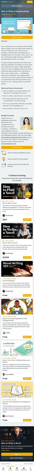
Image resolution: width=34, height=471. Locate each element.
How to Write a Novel (10, 243)
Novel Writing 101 (9, 281)
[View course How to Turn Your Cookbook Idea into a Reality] (17, 355)
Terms (25, 463)
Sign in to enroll (17, 37)
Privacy (30, 463)
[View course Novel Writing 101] (17, 276)
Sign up (30, 2)
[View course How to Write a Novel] (17, 238)
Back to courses (17, 6)
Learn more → (6, 450)
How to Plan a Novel (10, 203)
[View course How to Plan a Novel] (17, 198)
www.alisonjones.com (8, 144)
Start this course (17, 147)
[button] (3, 468)
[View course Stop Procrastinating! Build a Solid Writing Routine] (17, 314)
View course (27, 219)
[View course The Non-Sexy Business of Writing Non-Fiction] (17, 397)
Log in (23, 2)
